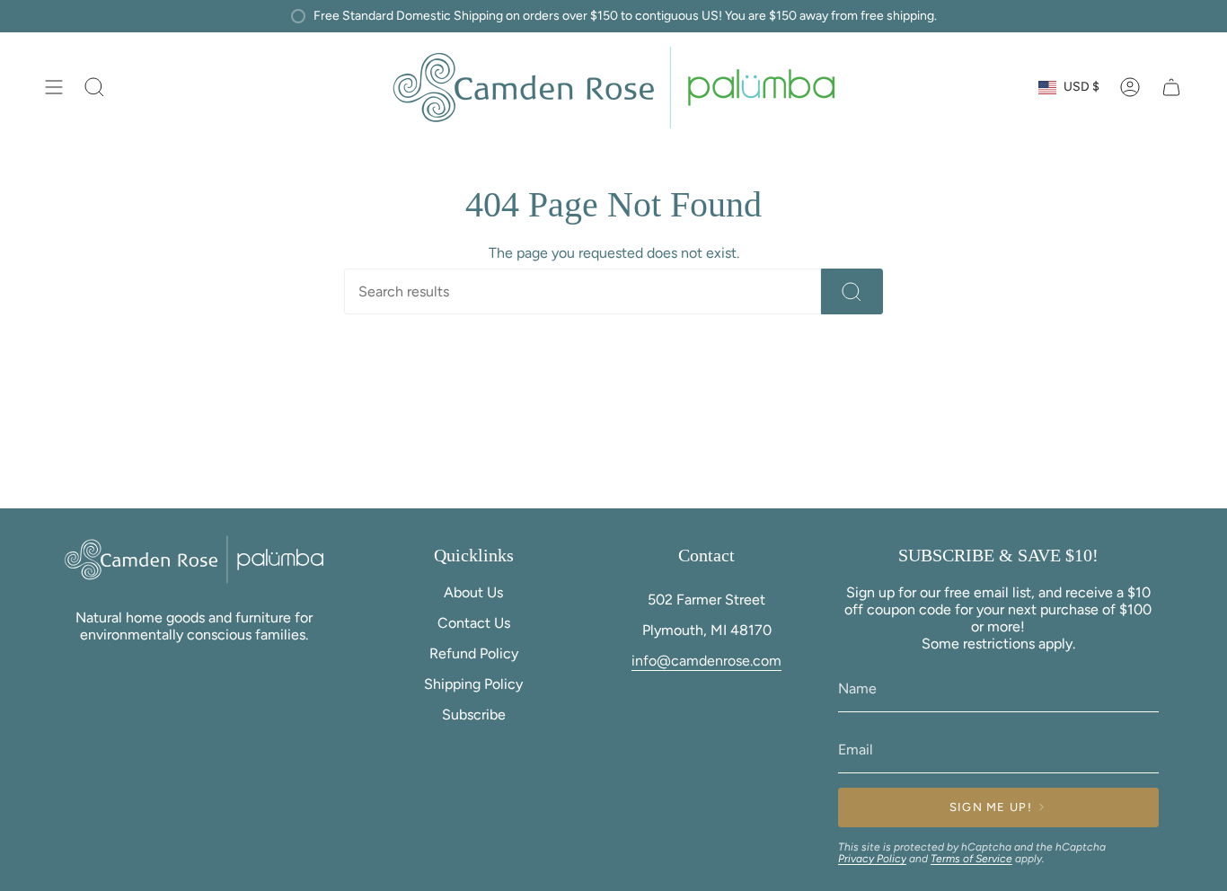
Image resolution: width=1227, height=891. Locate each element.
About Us (473, 592)
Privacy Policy (872, 858)
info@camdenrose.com (706, 660)
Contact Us (473, 622)
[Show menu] (54, 87)
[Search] (852, 291)
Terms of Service (971, 858)
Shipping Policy (473, 684)
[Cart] (1171, 87)
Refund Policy (473, 653)
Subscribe (474, 714)
